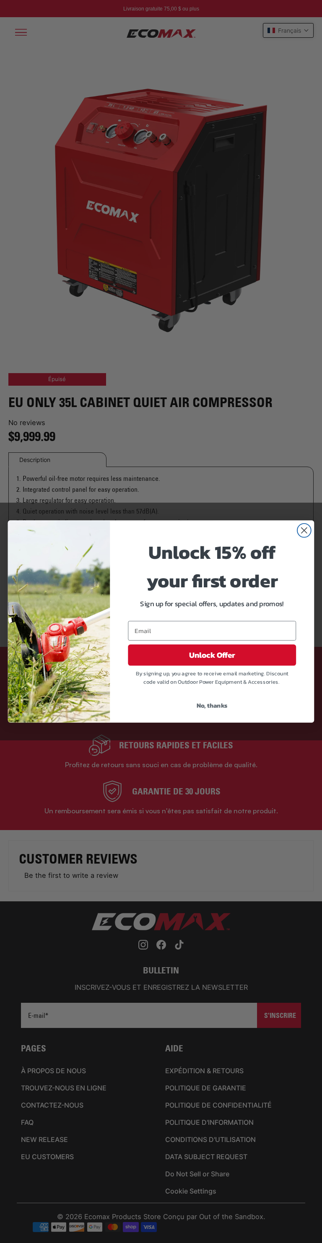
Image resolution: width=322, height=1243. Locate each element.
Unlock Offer (212, 655)
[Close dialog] (304, 530)
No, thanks (212, 705)
